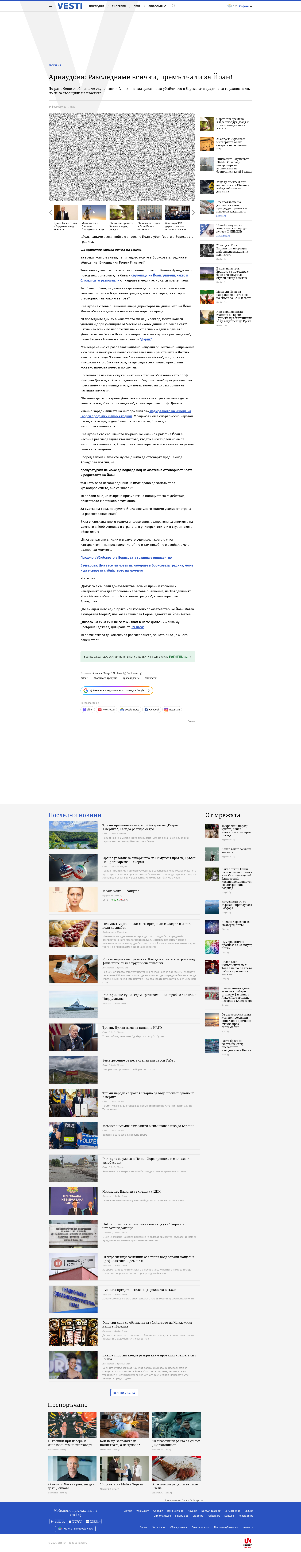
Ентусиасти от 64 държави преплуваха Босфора (237, 905)
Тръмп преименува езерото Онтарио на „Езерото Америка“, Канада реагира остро (141, 827)
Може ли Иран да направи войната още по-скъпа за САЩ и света (233, 295)
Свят (137, 6)
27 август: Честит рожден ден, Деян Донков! (71, 1486)
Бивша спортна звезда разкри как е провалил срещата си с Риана (149, 1357)
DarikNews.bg (175, 1510)
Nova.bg (192, 1510)
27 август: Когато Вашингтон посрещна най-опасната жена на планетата (232, 250)
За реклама (158, 1527)
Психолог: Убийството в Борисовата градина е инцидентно (126, 558)
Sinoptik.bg (181, 1515)
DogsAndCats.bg (211, 1510)
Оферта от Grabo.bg (112, 895)
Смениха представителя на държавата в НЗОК (139, 1290)
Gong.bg (158, 1510)
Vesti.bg (69, 6)
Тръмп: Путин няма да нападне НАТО (132, 1027)
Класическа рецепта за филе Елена (175, 1486)
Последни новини (75, 815)
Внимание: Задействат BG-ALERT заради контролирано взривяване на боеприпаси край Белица (234, 165)
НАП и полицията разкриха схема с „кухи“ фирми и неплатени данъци (143, 1226)
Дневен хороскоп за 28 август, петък (236, 923)
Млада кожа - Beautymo (120, 891)
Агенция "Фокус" (101, 673)
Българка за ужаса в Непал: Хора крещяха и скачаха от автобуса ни (146, 1161)
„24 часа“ (137, 627)
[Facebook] (253, 1531)
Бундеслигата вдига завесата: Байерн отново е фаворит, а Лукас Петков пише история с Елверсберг (237, 994)
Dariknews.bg (134, 673)
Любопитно (157, 6)
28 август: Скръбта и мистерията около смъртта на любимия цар (231, 143)
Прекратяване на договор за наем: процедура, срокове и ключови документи (231, 206)
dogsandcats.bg (223, 235)
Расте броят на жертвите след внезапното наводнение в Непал (236, 1045)
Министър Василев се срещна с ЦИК (131, 1191)
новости (151, 678)
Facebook (154, 709)
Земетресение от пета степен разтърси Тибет (138, 1060)
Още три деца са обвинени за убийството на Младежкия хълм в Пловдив (147, 1324)
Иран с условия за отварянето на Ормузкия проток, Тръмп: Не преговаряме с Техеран (149, 860)
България (119, 6)
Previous (50, 220)
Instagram (174, 709)
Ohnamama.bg (162, 1515)
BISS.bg (249, 1510)
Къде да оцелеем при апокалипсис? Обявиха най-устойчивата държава (232, 186)
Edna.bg (229, 1515)
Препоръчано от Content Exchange (182, 1500)
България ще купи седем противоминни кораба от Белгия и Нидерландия (149, 997)
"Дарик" (146, 339)
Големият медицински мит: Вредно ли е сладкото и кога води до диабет (146, 926)
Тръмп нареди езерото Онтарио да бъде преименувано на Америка (148, 1095)
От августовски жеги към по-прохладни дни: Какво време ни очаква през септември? (236, 1021)
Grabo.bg (198, 1515)
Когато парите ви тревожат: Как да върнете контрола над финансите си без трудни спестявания (148, 961)
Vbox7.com (142, 1510)
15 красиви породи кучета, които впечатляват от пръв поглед (237, 830)
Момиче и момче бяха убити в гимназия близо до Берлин (148, 1126)
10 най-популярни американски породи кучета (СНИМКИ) (231, 228)
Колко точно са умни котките (236, 850)
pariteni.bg (221, 215)
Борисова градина (106, 678)
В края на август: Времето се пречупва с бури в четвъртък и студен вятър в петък (232, 273)
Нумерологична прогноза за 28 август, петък (237, 945)
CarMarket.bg (232, 1510)
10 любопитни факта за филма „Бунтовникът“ (176, 1443)
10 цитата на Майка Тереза (121, 1484)
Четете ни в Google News (78, 1528)
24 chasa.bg (119, 673)
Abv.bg (128, 1510)
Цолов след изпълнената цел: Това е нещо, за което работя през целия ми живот (237, 968)
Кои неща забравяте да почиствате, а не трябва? (120, 1443)
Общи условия (178, 1527)
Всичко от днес (124, 1392)
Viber (90, 709)
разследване (132, 678)
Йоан (85, 678)
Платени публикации (226, 1527)
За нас (144, 1527)
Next (193, 220)
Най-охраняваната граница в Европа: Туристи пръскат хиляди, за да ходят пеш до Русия (234, 316)
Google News (132, 709)
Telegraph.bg (245, 1515)
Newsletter (109, 709)
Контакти (248, 1527)
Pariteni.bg (213, 1515)
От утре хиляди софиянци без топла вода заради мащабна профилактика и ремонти (148, 1259)
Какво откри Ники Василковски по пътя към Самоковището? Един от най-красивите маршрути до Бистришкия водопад (237, 878)
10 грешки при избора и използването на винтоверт (70, 1443)
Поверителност (200, 1527)
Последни (96, 6)
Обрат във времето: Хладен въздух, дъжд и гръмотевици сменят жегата (232, 123)
